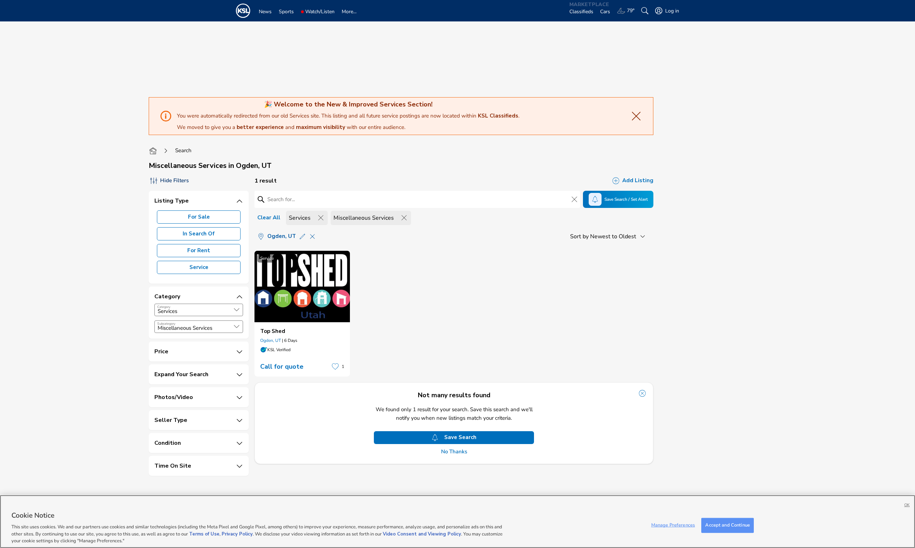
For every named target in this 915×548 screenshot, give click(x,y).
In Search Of (199, 233)
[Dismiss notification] (642, 393)
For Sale (199, 216)
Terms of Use (204, 533)
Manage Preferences (673, 525)
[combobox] (198, 310)
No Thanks (454, 451)
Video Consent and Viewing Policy (422, 533)
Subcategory (166, 324)
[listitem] (302, 314)
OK (907, 505)
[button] (236, 309)
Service (198, 267)
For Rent (198, 250)
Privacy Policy (237, 533)
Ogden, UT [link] (270, 340)
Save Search (460, 437)
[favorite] (335, 366)
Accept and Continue (727, 525)
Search (183, 150)
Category (163, 307)
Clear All (268, 217)
